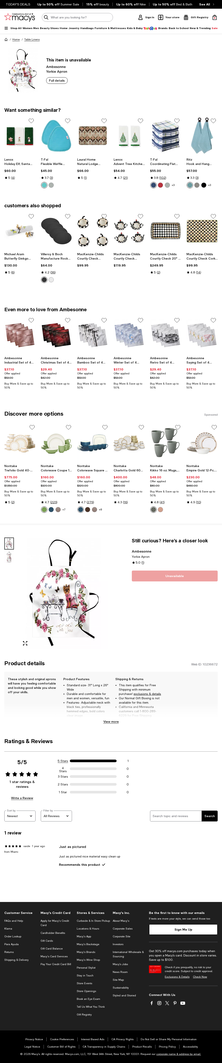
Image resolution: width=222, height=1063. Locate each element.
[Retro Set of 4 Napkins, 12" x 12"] (165, 335)
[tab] (9, 544)
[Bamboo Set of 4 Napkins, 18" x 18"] (92, 335)
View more (111, 721)
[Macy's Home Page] (19, 17)
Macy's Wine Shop (88, 959)
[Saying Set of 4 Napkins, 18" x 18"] (202, 335)
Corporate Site (121, 936)
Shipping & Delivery (16, 959)
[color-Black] (203, 185)
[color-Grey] (153, 509)
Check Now (200, 976)
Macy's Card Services (54, 956)
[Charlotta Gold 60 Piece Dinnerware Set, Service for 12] (129, 443)
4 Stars (63, 769)
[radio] (44, 185)
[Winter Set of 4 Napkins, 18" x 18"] (129, 335)
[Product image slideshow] (63, 593)
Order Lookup (12, 936)
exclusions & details (147, 694)
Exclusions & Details (177, 976)
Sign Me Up (183, 929)
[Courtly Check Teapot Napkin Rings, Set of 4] (129, 231)
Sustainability (121, 987)
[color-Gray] (51, 185)
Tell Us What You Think (91, 1006)
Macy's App (84, 936)
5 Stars (63, 761)
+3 (173, 185)
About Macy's (121, 920)
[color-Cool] (153, 185)
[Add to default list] (31, 120)
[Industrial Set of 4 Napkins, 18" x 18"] (20, 335)
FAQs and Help (13, 920)
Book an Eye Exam (88, 998)
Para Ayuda (11, 944)
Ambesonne (56, 66)
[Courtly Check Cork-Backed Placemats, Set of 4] (202, 231)
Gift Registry (84, 1014)
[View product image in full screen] (25, 643)
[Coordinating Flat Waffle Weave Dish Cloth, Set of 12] (165, 136)
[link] (20, 168)
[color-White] (51, 279)
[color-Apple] (44, 509)
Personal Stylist (86, 967)
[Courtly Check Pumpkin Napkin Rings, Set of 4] (92, 231)
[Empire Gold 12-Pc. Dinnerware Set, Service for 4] (202, 443)
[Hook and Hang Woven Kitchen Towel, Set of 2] (202, 136)
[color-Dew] (190, 185)
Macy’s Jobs (120, 964)
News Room (120, 972)
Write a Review (22, 798)
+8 (100, 509)
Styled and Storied (124, 995)
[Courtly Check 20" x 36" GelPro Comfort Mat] (165, 231)
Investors (118, 944)
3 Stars (63, 776)
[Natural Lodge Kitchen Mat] (92, 136)
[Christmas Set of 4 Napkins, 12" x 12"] (56, 335)
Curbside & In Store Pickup (93, 920)
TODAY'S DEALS (18, 4)
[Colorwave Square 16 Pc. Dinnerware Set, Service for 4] (92, 443)
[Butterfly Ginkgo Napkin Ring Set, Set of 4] (20, 231)
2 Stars (63, 784)
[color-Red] (160, 185)
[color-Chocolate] (87, 509)
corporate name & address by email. (178, 1054)
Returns (9, 952)
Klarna (8, 928)
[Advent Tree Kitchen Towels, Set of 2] (129, 136)
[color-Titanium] (196, 185)
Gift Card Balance (52, 948)
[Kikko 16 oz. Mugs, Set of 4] (165, 443)
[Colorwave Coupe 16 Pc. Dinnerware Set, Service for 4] (56, 443)
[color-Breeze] (44, 185)
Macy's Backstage (88, 944)
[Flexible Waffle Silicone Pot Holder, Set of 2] (56, 136)
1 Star (63, 792)
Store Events (84, 983)
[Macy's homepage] (6, 39)
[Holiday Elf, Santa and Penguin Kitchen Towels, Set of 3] (20, 136)
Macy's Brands (86, 952)
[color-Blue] (51, 509)
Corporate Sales (122, 928)
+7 (63, 509)
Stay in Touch (85, 975)
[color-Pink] (160, 509)
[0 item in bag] (215, 17)
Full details (57, 80)
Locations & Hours (88, 928)
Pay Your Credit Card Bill (56, 964)
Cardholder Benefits (53, 933)
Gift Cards (47, 940)
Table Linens (32, 39)
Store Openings (86, 991)
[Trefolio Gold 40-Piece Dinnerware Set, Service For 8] (20, 443)
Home (16, 39)
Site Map (118, 979)
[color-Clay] (58, 509)
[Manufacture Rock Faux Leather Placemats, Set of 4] (56, 231)
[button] (56, 593)
